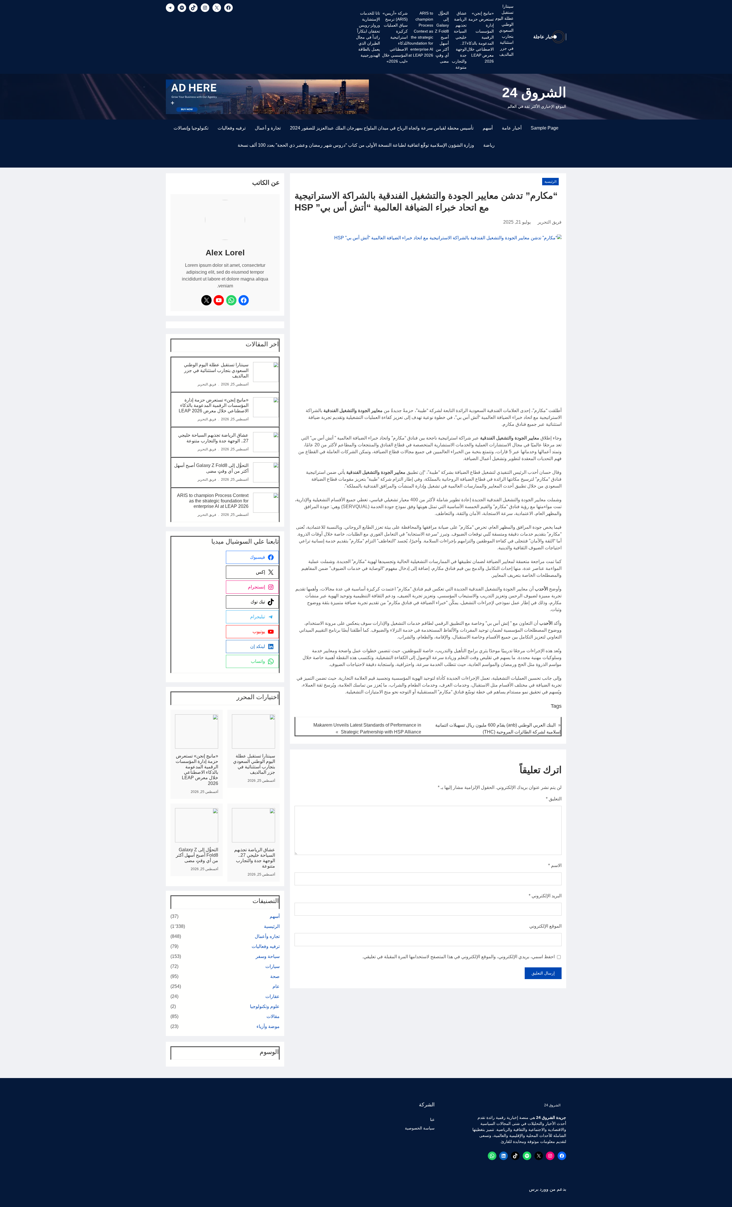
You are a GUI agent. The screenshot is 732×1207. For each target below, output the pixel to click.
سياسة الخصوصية (420, 1128)
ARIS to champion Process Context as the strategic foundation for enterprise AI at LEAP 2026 (420, 34)
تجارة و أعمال (268, 128)
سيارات (272, 966)
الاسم (555, 865)
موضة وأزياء (268, 1026)
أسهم (488, 128)
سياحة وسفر (268, 956)
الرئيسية (550, 182)
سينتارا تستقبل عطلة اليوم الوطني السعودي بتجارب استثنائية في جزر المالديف (504, 30)
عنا (432, 1119)
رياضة (489, 145)
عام (276, 986)
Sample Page (544, 128)
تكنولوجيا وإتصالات (191, 128)
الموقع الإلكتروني (545, 926)
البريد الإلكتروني (545, 895)
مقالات (273, 1016)
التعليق (554, 798)
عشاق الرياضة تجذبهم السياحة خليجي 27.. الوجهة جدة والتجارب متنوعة (459, 40)
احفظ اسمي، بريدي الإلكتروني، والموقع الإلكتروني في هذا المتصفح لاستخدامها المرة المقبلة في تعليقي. (458, 956)
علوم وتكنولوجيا (265, 1006)
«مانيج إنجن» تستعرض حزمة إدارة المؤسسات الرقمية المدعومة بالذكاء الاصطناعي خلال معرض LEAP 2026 (480, 37)
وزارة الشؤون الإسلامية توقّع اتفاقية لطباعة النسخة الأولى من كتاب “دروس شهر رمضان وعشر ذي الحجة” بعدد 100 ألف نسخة (356, 145)
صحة (275, 976)
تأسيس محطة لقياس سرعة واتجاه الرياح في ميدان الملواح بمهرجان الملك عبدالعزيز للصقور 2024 (382, 128)
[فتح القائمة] (562, 164)
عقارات (272, 996)
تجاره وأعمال (267, 936)
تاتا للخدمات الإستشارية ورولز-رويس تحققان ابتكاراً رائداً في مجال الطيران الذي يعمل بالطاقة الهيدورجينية (368, 34)
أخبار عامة (512, 128)
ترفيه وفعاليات (232, 128)
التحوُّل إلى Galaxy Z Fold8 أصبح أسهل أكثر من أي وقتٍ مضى (442, 37)
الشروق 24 (534, 92)
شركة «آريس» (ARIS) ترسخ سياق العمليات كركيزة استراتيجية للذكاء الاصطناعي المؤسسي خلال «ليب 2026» (395, 37)
